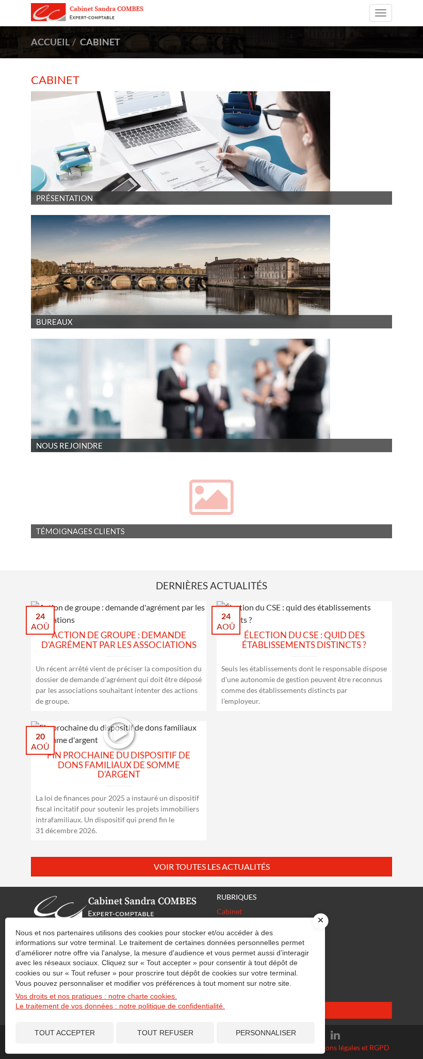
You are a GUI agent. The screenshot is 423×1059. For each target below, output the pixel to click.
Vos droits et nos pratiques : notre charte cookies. (96, 996)
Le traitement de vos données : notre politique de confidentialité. (120, 1006)
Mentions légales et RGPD (347, 1047)
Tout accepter (65, 1033)
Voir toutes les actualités (212, 866)
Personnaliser (266, 1033)
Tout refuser (165, 1033)
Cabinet (229, 911)
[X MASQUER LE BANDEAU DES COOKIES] (321, 921)
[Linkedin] (335, 1035)
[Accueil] (118, 907)
